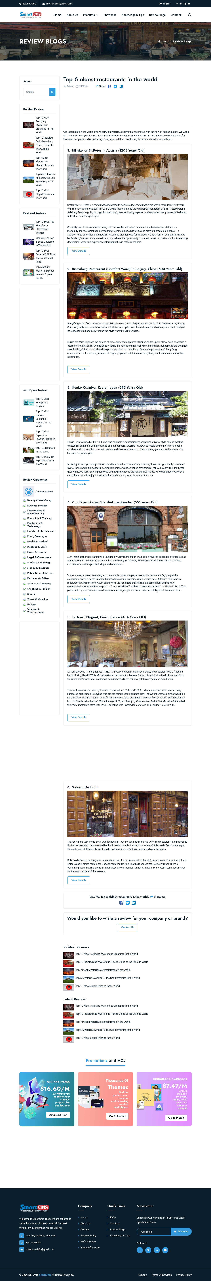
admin (70, 86)
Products (89, 15)
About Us (72, 15)
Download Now (58, 1115)
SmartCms (45, 1274)
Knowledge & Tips (133, 15)
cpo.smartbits (29, 3)
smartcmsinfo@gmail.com (59, 3)
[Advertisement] (39, 334)
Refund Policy (88, 1241)
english (166, 3)
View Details (78, 251)
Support (143, 1274)
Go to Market (117, 1116)
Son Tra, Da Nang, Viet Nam (40, 1235)
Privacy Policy (88, 1235)
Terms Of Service (90, 1247)
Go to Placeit (176, 1118)
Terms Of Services (162, 1274)
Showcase (109, 15)
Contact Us (127, 927)
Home (57, 15)
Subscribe (182, 1231)
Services (115, 1223)
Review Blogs (157, 15)
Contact (176, 15)
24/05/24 (83, 86)
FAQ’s (113, 1217)
